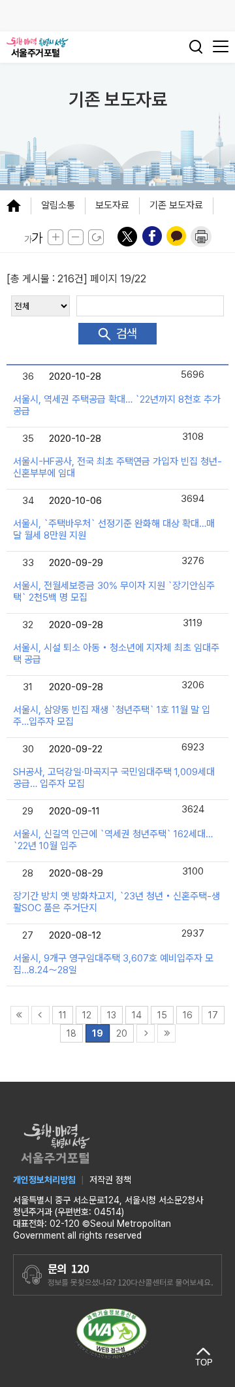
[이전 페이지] (40, 1014)
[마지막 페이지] (166, 1032)
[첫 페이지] (19, 1014)
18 (71, 1033)
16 (188, 1015)
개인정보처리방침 (44, 1180)
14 (137, 1015)
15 (162, 1015)
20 (121, 1033)
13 (111, 1015)
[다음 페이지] (145, 1032)
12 (86, 1015)
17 (213, 1015)
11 (63, 1015)
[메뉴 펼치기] (19, 205)
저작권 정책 (110, 1180)
